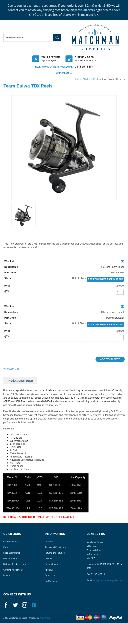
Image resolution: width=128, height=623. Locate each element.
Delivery (48, 541)
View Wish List (11, 369)
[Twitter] (15, 605)
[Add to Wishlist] (64, 261)
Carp (5, 547)
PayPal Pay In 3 (52, 581)
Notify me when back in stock (105, 279)
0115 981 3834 (84, 66)
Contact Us (50, 575)
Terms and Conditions (55, 547)
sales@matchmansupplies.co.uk (108, 580)
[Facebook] (6, 605)
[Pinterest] (34, 605)
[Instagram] (24, 605)
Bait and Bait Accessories (15, 564)
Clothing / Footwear (12, 569)
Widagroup (44, 618)
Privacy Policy (51, 564)
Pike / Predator (10, 558)
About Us (49, 569)
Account (48, 558)
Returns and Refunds (55, 552)
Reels (96, 79)
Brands (6, 575)
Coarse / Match (82, 79)
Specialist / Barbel (11, 552)
